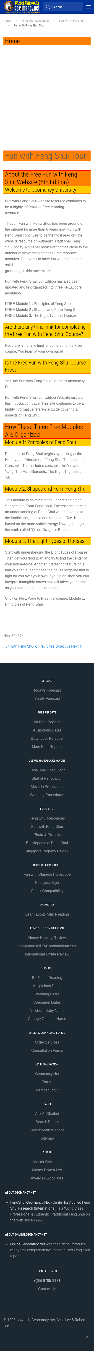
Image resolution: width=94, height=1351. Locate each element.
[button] (88, 7)
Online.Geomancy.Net (27, 1244)
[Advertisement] (47, 94)
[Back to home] (21, 7)
